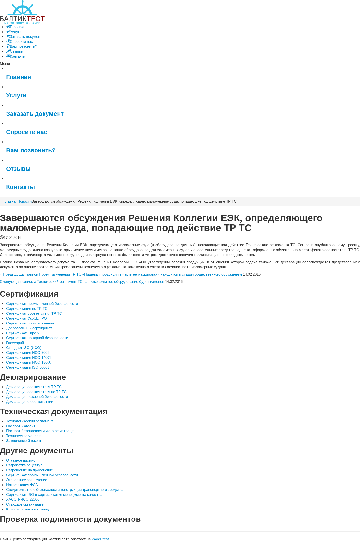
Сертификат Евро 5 (22, 333)
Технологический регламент (29, 421)
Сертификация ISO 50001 (27, 367)
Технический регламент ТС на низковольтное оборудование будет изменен (100, 281)
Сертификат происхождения (30, 323)
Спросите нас (26, 132)
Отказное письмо (20, 460)
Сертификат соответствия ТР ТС (34, 313)
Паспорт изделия (20, 426)
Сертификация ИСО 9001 (27, 352)
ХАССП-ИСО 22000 (22, 499)
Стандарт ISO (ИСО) (23, 348)
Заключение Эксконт (23, 441)
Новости (24, 201)
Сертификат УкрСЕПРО (26, 318)
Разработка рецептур (24, 465)
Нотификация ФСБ (22, 485)
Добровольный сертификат (29, 328)
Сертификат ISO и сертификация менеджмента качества (54, 494)
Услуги (16, 95)
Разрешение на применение (29, 470)
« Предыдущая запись (19, 274)
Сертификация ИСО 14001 (28, 357)
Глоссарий (15, 343)
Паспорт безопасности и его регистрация (40, 431)
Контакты (20, 187)
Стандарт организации (25, 504)
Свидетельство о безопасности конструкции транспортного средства (64, 489)
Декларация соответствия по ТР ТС (36, 392)
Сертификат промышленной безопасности (42, 303)
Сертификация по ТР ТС (27, 308)
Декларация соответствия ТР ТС (34, 387)
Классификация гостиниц (27, 509)
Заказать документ (35, 113)
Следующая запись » (18, 281)
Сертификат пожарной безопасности (37, 338)
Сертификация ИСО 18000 (28, 362)
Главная (18, 77)
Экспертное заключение (26, 480)
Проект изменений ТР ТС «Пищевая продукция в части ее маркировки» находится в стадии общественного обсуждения (140, 274)
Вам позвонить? (31, 150)
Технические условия (24, 436)
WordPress (101, 539)
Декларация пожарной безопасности (37, 396)
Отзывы (18, 168)
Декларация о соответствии (29, 401)
